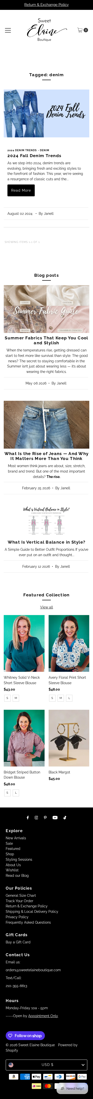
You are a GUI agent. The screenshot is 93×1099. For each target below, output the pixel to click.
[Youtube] (55, 817)
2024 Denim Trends (22, 150)
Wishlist (12, 870)
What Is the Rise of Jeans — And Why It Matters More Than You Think (46, 456)
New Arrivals (16, 838)
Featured (13, 849)
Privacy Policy (17, 917)
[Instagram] (36, 817)
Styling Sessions (19, 859)
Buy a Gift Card (18, 942)
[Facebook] (28, 817)
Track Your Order (19, 901)
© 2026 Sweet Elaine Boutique (30, 1045)
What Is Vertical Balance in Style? (46, 542)
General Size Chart (21, 896)
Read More (21, 190)
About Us (13, 865)
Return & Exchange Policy (46, 4)
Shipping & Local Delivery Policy (32, 912)
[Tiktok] (64, 817)
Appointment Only (43, 1016)
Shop (10, 854)
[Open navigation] (8, 30)
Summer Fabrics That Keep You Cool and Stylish (46, 340)
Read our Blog (17, 876)
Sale (9, 843)
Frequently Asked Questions (28, 922)
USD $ (48, 1065)
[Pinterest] (45, 817)
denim (44, 150)
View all (46, 607)
